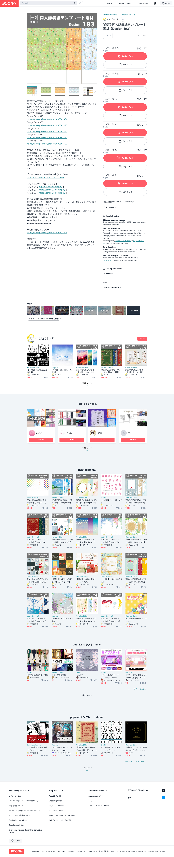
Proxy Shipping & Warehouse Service (24, 810)
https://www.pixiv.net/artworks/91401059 (47, 232)
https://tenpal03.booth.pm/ (52, 192)
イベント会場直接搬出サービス (21, 815)
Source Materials (110, 15)
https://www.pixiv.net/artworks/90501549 (47, 137)
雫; (129, 433)
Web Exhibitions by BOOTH (60, 820)
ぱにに (39, 433)
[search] (74, 3)
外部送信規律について (106, 851)
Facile (69, 433)
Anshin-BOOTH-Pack (123, 241)
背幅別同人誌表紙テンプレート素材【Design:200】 (86, 371)
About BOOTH (125, 3)
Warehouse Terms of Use (66, 851)
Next (95, 48)
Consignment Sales (17, 825)
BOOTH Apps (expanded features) (23, 801)
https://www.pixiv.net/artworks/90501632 (47, 143)
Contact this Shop (111, 287)
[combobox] (48, 3)
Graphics (55, 368)
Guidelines (81, 851)
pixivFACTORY (108, 260)
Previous (29, 48)
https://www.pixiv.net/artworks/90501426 (47, 125)
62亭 (99, 433)
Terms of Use (50, 851)
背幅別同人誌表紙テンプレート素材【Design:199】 (111, 371)
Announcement (95, 796)
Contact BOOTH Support (99, 805)
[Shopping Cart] (155, 3)
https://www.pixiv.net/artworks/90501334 (47, 119)
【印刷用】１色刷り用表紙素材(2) (37, 371)
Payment (109, 273)
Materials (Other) (128, 15)
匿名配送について (16, 805)
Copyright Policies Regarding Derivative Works (25, 831)
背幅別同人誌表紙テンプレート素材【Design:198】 (135, 371)
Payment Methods (56, 805)
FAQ (90, 801)
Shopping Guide (55, 801)
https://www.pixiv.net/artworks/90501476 (47, 131)
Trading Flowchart (114, 268)
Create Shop (143, 3)
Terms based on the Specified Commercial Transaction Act (137, 851)
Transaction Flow (56, 810)
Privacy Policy (92, 851)
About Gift (110, 207)
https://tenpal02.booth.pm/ (52, 189)
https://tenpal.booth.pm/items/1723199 (45, 177)
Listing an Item (15, 796)
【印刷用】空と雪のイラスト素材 (62, 371)
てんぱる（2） (47, 338)
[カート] (123, 19)
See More (87, 448)
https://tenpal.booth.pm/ (50, 186)
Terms (106, 282)
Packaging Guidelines (18, 820)
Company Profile (38, 851)
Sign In (109, 3)
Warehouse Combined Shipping (62, 815)
